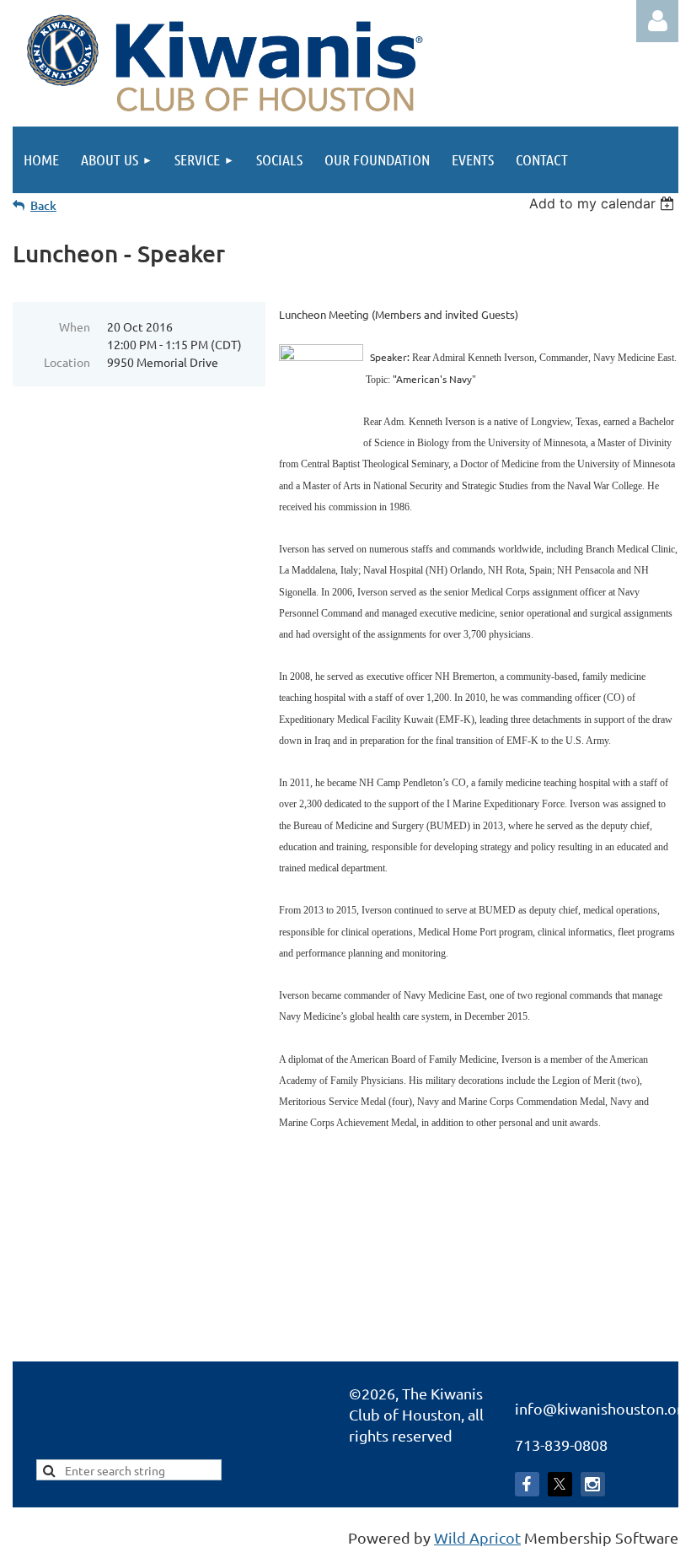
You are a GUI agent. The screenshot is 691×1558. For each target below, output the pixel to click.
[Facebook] (527, 1484)
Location (67, 361)
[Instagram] (593, 1484)
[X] (560, 1484)
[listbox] (603, 203)
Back (43, 205)
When (74, 326)
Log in (657, 21)
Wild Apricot (477, 1537)
